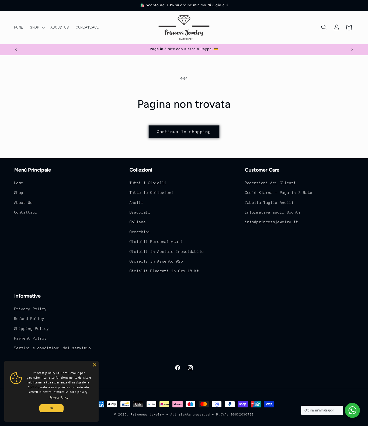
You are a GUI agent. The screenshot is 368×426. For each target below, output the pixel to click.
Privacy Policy (30, 308)
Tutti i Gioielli (148, 182)
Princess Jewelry (147, 414)
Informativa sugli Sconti (273, 212)
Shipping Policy (31, 328)
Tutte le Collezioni (152, 192)
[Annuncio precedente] (16, 49)
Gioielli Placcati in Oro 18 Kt (164, 271)
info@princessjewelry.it (271, 222)
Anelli (137, 202)
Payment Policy (30, 338)
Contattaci (25, 212)
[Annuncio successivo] (352, 49)
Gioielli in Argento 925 (156, 261)
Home (19, 182)
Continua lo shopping (184, 131)
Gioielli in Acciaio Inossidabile (167, 251)
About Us (23, 202)
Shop (19, 192)
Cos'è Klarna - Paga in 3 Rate (278, 192)
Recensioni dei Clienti (270, 182)
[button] (37, 27)
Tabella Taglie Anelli (269, 202)
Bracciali (140, 212)
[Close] (94, 365)
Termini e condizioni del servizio (52, 348)
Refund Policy (29, 318)
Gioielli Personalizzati (156, 241)
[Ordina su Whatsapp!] (352, 410)
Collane (138, 222)
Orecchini (140, 231)
